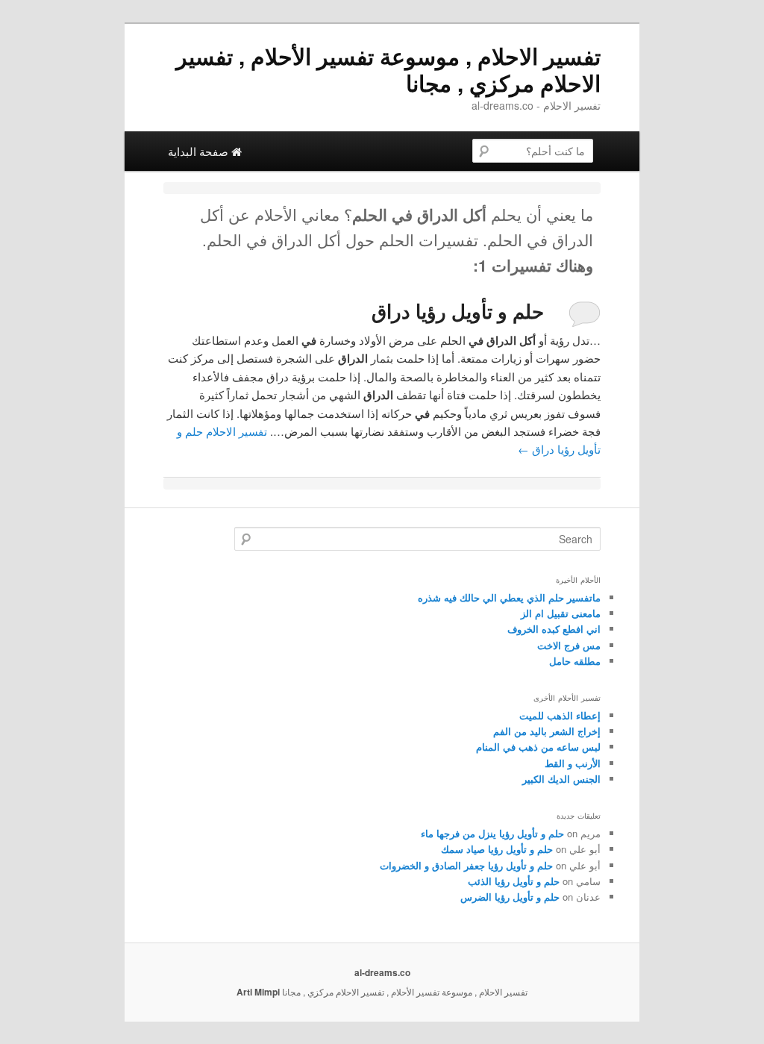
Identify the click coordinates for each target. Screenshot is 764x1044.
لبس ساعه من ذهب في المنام (538, 747)
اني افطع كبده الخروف (554, 629)
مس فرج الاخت (569, 645)
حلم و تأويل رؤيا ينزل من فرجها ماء (492, 833)
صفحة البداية (199, 151)
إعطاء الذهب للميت (560, 715)
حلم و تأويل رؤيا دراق (458, 311)
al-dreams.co (382, 972)
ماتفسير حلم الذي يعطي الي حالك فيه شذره (509, 597)
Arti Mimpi (258, 991)
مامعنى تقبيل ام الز (561, 613)
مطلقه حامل (575, 661)
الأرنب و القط (573, 763)
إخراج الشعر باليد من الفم (547, 731)
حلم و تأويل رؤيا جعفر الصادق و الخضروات (466, 865)
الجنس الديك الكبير (561, 779)
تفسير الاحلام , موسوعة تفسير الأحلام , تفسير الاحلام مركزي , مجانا (388, 69)
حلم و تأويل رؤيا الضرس (510, 897)
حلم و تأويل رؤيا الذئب (514, 881)
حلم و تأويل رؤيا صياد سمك (497, 849)
